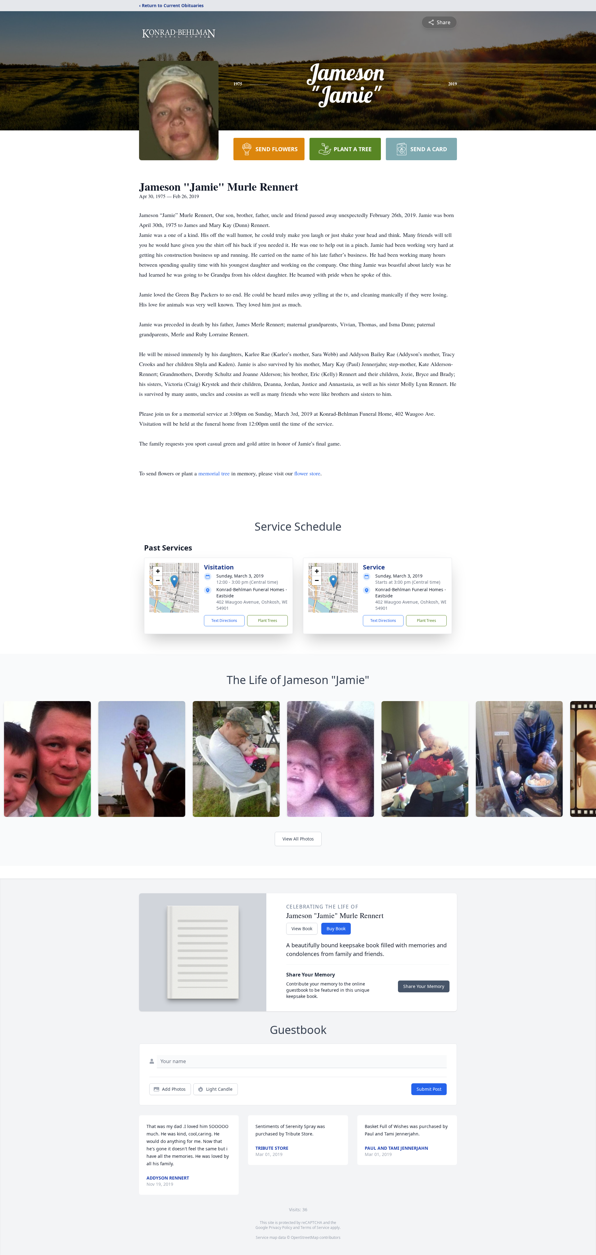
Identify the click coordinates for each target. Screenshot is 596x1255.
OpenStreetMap (304, 1237)
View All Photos (298, 839)
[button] (174, 581)
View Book (301, 928)
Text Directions (224, 620)
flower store (307, 473)
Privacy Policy (280, 1227)
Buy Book (336, 928)
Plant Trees (267, 620)
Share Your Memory (423, 986)
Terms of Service (314, 1227)
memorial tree (214, 473)
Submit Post (429, 1089)
